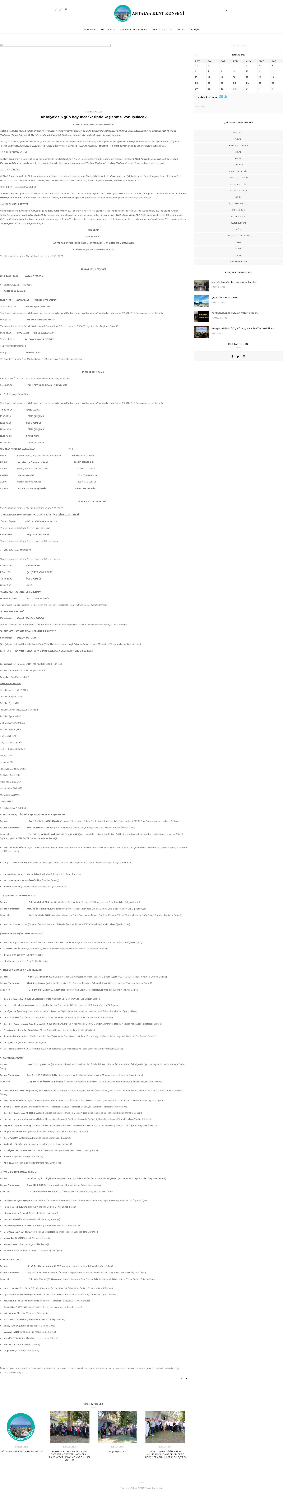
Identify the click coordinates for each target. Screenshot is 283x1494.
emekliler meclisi (164, 1368)
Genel (238, 197)
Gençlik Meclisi (238, 184)
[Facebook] (232, 356)
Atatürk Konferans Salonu (98, 1368)
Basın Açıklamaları (238, 145)
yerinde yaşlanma (18, 1372)
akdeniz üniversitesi (16, 1368)
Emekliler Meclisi (93, 111)
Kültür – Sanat (238, 216)
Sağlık (238, 229)
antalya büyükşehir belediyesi (43, 1368)
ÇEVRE (238, 152)
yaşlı (177, 1368)
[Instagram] (244, 356)
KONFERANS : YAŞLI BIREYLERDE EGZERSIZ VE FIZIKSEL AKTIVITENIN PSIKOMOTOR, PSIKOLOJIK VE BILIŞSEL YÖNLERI (69, 1456)
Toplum (238, 249)
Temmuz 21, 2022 (219, 318)
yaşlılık (4, 1372)
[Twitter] (238, 356)
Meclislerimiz (161, 29)
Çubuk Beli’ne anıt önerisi (225, 297)
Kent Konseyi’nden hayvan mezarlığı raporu (235, 312)
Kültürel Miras (238, 223)
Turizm (238, 255)
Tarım (238, 242)
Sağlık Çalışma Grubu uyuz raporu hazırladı (234, 282)
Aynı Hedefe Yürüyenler (125, 1368)
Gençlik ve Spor (238, 191)
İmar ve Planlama (238, 203)
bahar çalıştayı (147, 1368)
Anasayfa (89, 29)
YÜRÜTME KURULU (238, 261)
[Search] (226, 10)
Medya (181, 29)
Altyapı (238, 139)
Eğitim (238, 158)
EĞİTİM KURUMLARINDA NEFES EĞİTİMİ (21, 1451)
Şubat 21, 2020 (218, 287)
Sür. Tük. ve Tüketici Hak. (238, 236)
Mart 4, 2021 (217, 333)
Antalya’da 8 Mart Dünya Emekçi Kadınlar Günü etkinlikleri (243, 328)
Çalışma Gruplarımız (133, 29)
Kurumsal (107, 29)
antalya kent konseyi (71, 1368)
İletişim (195, 29)
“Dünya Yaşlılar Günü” (117, 1451)
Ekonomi (238, 165)
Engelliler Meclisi (238, 178)
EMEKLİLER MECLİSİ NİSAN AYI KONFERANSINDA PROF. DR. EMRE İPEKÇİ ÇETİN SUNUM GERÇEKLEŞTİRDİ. (165, 1454)
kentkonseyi (82, 124)
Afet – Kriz (238, 132)
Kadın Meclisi (238, 210)
